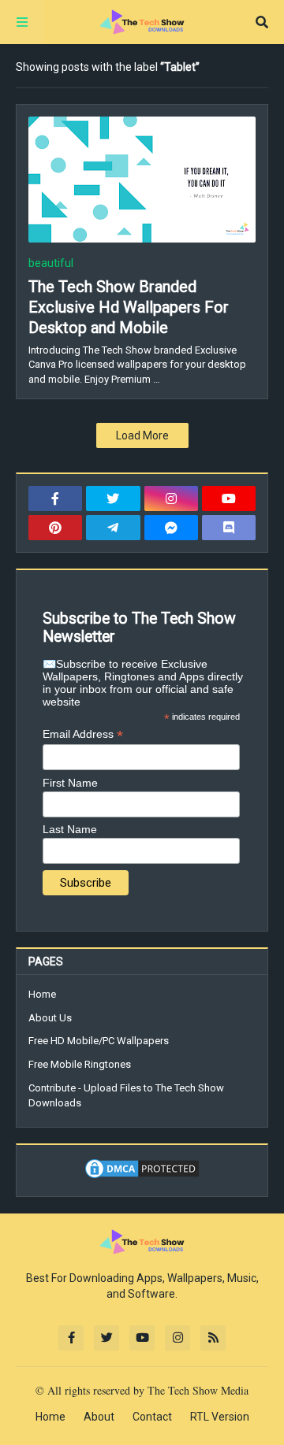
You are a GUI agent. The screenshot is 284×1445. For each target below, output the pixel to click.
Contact (152, 1416)
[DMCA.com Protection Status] (142, 1176)
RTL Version (219, 1416)
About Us (50, 1018)
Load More (142, 435)
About (99, 1416)
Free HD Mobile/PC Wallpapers (98, 1041)
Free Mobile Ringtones (79, 1064)
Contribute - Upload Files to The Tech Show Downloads (126, 1096)
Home (42, 994)
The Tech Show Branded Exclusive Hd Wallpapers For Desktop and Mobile (128, 307)
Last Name (70, 829)
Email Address (83, 734)
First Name (70, 782)
